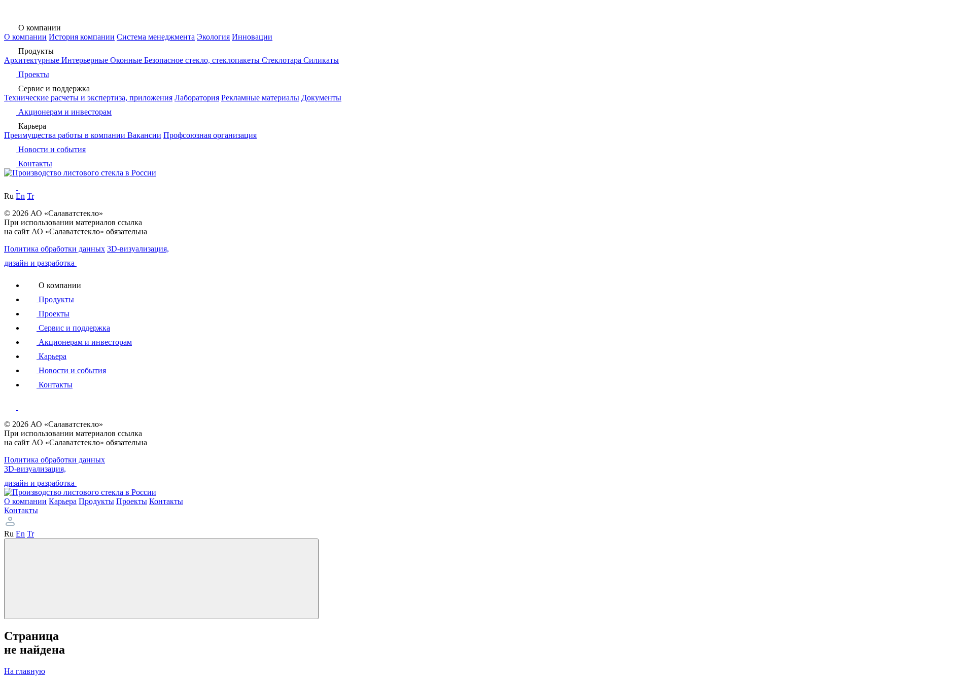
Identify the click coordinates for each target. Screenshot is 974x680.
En (20, 196)
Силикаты (321, 60)
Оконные (127, 60)
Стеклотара (282, 60)
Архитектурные (32, 60)
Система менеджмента (156, 36)
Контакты (21, 510)
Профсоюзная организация (210, 135)
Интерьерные (85, 60)
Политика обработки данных (54, 248)
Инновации (252, 36)
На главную (24, 671)
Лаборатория (197, 97)
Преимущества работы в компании (65, 135)
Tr (30, 196)
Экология (213, 36)
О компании (25, 36)
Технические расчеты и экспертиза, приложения (88, 97)
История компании (82, 36)
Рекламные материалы (260, 97)
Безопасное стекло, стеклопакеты (203, 60)
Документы (321, 97)
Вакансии (144, 135)
